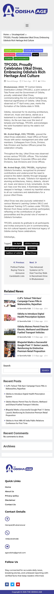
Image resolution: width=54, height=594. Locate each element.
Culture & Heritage (13, 50)
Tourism (8, 58)
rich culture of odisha (15, 248)
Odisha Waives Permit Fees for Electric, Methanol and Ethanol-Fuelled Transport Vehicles (33, 329)
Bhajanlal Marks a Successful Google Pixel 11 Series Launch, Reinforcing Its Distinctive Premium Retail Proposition (28, 412)
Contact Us (10, 504)
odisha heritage (31, 243)
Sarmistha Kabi (25, 308)
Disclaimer (10, 500)
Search (6, 365)
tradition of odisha (14, 253)
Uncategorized (21, 58)
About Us (9, 491)
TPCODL (32, 248)
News (35, 54)
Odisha (43, 54)
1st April (17, 243)
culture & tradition (33, 50)
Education (10, 54)
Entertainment (24, 54)
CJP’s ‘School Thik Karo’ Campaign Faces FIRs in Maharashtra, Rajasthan (29, 301)
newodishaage (12, 81)
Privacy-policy (12, 496)
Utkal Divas (31, 253)
